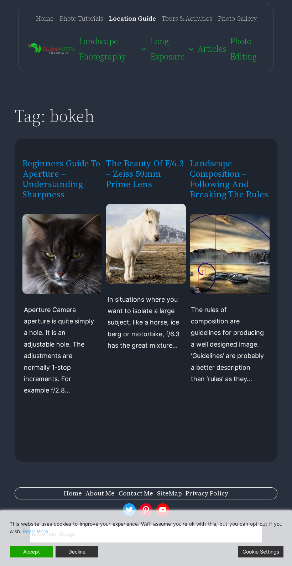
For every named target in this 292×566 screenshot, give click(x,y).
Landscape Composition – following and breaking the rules (229, 178)
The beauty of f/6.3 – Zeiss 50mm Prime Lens (145, 173)
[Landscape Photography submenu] (143, 48)
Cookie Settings (261, 552)
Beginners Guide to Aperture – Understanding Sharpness (61, 178)
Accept (31, 552)
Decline (76, 552)
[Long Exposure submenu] (191, 48)
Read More (35, 531)
